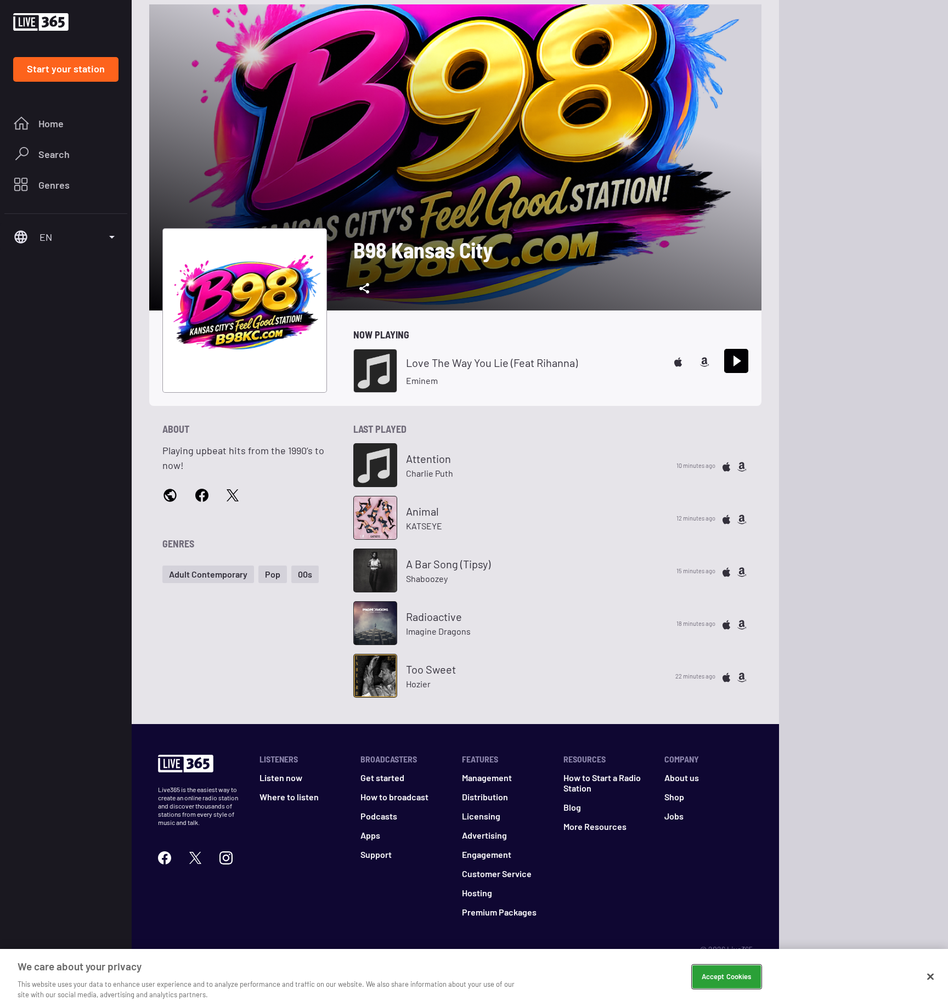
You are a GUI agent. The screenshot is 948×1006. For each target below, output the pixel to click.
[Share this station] (364, 288)
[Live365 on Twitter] (195, 856)
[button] (208, 574)
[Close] (930, 977)
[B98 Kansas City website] (170, 495)
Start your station (66, 69)
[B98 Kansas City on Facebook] (202, 494)
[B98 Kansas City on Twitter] (232, 494)
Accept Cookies (727, 976)
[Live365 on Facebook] (164, 856)
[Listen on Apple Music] (678, 361)
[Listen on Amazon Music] (704, 361)
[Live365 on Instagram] (226, 856)
